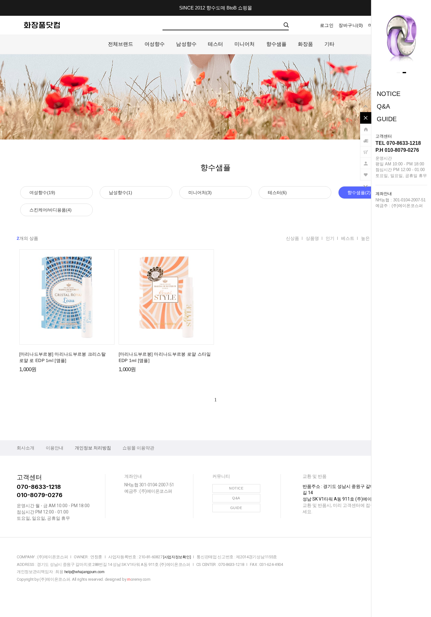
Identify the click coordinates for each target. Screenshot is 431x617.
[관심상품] (365, 171)
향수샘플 (276, 44)
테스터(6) (277, 192)
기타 (329, 44)
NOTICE (388, 93)
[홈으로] (365, 126)
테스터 (215, 44)
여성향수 (155, 44)
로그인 (327, 25)
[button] (398, 72)
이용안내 (54, 447)
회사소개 (25, 447)
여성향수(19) (42, 192)
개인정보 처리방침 (93, 447)
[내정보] (365, 160)
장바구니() (351, 25)
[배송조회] (365, 137)
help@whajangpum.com (84, 572)
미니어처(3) (200, 192)
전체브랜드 (120, 44)
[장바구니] (365, 148)
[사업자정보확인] (177, 557)
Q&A (383, 106)
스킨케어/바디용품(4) (50, 209)
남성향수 (186, 44)
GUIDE (387, 119)
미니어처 (244, 44)
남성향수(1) (120, 192)
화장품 (305, 44)
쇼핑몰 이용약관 (138, 447)
